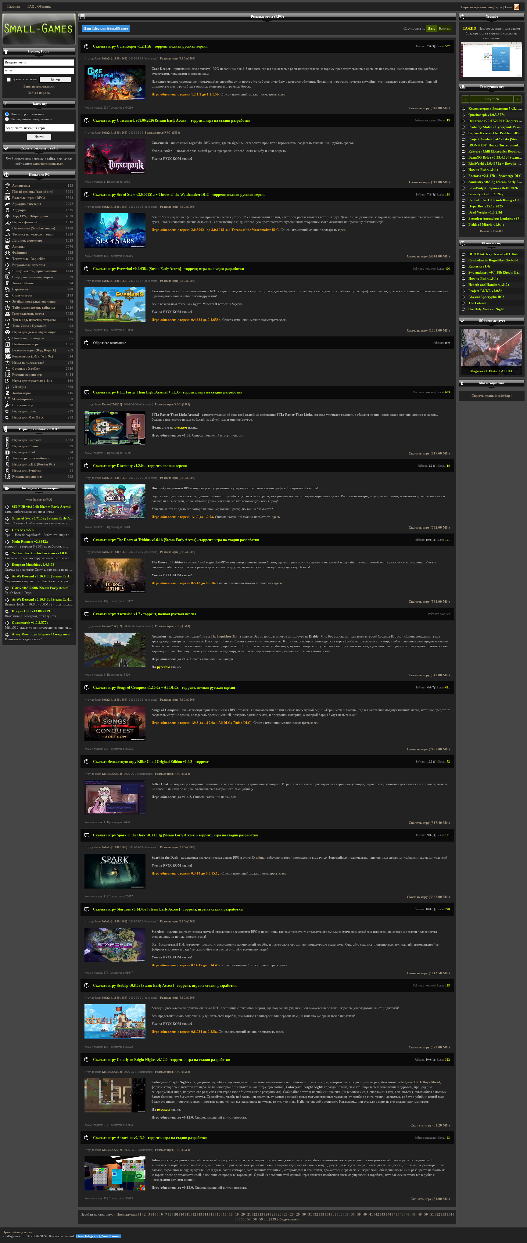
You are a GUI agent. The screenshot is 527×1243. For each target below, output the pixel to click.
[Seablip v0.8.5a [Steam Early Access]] (114, 1038)
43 (383, 1214)
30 (304, 1214)
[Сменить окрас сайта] (517, 7)
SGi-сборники (22, 399)
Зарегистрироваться (39, 86)
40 (365, 1214)
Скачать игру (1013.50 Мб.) (428, 973)
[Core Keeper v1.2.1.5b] (114, 98)
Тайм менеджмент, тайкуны (33, 307)
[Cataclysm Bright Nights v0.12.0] (114, 1111)
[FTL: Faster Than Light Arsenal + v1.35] (114, 444)
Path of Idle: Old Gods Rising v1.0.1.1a (497, 200)
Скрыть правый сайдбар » (481, 7)
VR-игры (19, 387)
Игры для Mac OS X (28, 417)
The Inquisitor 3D (224, 636)
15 (212, 1214)
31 (310, 1214)
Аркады (18, 246)
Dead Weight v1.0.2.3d (485, 212)
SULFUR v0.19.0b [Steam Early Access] (41, 506)
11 (188, 1214)
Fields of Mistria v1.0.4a (486, 224)
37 (347, 1214)
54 (450, 1214)
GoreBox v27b (23, 530)
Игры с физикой (24, 222)
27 (286, 1214)
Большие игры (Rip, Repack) (34, 350)
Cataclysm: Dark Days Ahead (418, 1082)
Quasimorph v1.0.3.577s (30, 622)
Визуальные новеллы (28, 265)
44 (389, 1214)
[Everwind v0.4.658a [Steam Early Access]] (114, 321)
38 (353, 1214)
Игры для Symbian (26, 470)
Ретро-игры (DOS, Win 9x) (32, 356)
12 (194, 1214)
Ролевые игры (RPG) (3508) (177, 58)
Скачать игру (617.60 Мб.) (429, 453)
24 (267, 1214)
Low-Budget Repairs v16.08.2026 (493, 188)
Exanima (258, 857)
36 (340, 1214)
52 (438, 1214)
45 (395, 1214)
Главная (13, 6)
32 (316, 1214)
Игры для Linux (24, 411)
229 (273, 1219)
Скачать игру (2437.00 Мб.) (428, 749)
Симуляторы (22, 295)
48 (414, 1214)
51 (432, 1214)
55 (236, 1219)
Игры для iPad (23, 452)
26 (279, 1214)
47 (408, 1214)
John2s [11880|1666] (114, 58)
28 (292, 1214)
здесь (281, 94)
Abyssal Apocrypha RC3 (486, 297)
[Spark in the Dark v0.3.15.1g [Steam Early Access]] (114, 887)
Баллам (445, 28)
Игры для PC (39, 174)
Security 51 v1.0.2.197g (486, 194)
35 (334, 1214)
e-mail (69, 1236)
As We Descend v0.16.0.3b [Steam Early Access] (47, 576)
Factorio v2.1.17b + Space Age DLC (495, 176)
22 (255, 1214)
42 (377, 1214)
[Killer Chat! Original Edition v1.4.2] (114, 813)
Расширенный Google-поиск (31, 119)
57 (249, 1219)
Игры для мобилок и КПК (39, 429)
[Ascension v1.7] (114, 665)
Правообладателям (17, 1232)
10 (182, 1214)
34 (328, 1214)
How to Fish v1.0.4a (483, 169)
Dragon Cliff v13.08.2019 (31, 611)
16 (218, 1214)
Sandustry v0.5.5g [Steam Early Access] (497, 182)
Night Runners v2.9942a (30, 541)
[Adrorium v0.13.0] (114, 1189)
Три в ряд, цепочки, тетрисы (34, 320)
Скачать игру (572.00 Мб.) (429, 527)
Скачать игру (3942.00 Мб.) (428, 897)
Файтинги (19, 252)
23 (261, 1214)
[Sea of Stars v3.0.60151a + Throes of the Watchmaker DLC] (114, 247)
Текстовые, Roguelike (28, 258)
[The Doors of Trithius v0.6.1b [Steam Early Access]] (114, 592)
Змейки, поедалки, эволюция (34, 301)
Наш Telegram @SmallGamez (106, 28)
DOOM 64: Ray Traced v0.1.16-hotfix (496, 254)
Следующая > (288, 1219)
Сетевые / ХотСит (26, 368)
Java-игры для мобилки (30, 458)
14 (206, 1214)
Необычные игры (26, 344)
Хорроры (19, 210)
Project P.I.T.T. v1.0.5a (485, 291)
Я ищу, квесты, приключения (34, 271)
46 (401, 1214)
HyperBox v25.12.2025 (485, 206)
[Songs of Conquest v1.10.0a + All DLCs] (114, 740)
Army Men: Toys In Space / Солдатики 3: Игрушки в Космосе (58, 634)
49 (420, 1214)
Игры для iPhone (25, 446)
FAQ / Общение (39, 6)
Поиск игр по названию (28, 114)
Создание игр (22, 405)
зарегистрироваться (48, 163)
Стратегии (20, 289)
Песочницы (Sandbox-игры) (33, 228)
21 (249, 1214)
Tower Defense (23, 283)
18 (231, 1214)
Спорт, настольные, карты (32, 277)
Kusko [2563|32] (112, 404)
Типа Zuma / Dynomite (29, 326)
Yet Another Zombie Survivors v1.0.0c (40, 553)
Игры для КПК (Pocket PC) (33, 464)
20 (243, 1214)
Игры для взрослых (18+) (32, 381)
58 (255, 1219)
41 (371, 1214)
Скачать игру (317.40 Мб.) (429, 822)
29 (298, 1214)
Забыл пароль (39, 93)
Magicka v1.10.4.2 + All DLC (491, 371)
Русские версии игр (27, 374)
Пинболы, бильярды (28, 338)
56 (243, 1219)
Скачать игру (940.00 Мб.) (429, 108)
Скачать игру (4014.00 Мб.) (428, 256)
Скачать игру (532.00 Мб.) (429, 601)
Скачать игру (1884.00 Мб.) (428, 330)
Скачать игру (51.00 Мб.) (430, 1199)
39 (359, 1214)
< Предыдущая (125, 1214)
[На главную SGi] (39, 29)
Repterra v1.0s (479, 266)
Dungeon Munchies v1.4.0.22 (33, 564)
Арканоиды (21, 185)
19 (237, 1214)
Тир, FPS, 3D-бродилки (30, 216)
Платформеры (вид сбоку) (32, 191)
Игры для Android (26, 440)
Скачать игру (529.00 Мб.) (429, 1047)
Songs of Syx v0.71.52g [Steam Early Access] (45, 518)
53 (444, 1214)
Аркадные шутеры (26, 204)
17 (225, 1214)
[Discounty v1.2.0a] (114, 518)
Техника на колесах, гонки (32, 234)
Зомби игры (21, 393)
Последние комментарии (39, 488)
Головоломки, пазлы (28, 313)
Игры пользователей (28, 362)
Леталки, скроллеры (28, 240)
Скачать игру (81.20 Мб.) (430, 1125)
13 (200, 1214)
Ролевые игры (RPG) (28, 197)
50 (426, 1214)
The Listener (477, 303)
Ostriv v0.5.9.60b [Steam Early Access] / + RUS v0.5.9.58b (55, 588)
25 (273, 1214)
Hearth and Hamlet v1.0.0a (488, 284)
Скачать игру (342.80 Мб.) (429, 675)
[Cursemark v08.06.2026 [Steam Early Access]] (114, 172)
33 (322, 1214)
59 (261, 1219)
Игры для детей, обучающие (34, 332)
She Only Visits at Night (486, 309)
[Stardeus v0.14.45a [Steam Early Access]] (114, 961)
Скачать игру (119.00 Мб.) (429, 182)
